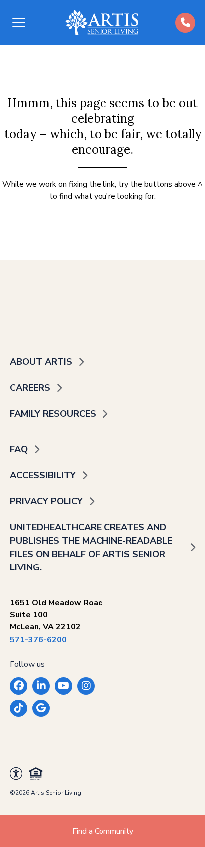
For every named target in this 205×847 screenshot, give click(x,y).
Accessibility (43, 475)
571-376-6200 (38, 639)
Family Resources (53, 414)
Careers (30, 388)
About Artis (41, 362)
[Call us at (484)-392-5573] (185, 23)
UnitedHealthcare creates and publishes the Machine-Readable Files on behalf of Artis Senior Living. (91, 547)
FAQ (19, 449)
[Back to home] (101, 22)
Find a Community (102, 831)
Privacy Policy (46, 501)
